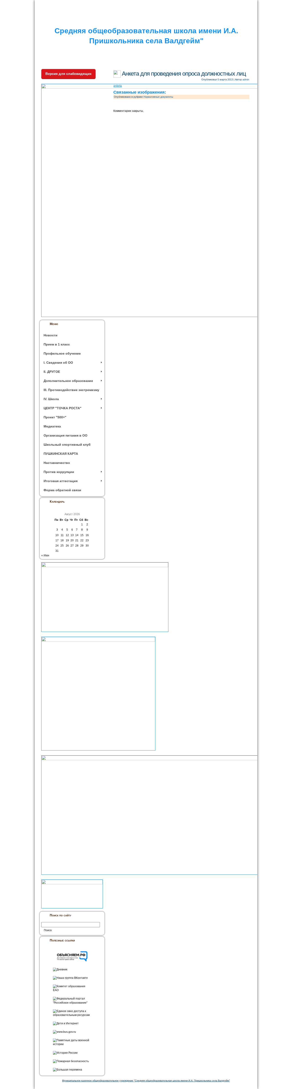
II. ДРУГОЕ (52, 371)
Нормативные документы (158, 96)
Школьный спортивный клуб (67, 444)
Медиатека (52, 426)
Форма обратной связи (62, 490)
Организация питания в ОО (65, 435)
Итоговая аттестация (61, 481)
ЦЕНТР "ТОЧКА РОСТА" (62, 408)
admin (245, 79)
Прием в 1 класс (57, 344)
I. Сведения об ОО (58, 362)
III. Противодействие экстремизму (71, 390)
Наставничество (57, 463)
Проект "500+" (55, 417)
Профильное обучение (62, 353)
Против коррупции (59, 472)
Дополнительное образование (68, 381)
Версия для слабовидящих (68, 74)
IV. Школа (51, 399)
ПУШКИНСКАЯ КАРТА (61, 453)
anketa (117, 85)
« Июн (45, 555)
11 (62, 535)
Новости (50, 335)
